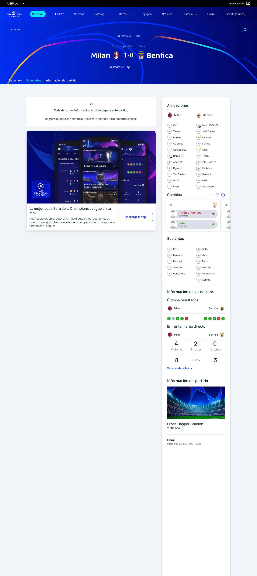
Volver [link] (17, 29)
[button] (101, 14)
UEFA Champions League (14, 14)
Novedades (33, 80)
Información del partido (61, 80)
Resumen (15, 80)
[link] (38, 14)
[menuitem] (38, 14)
